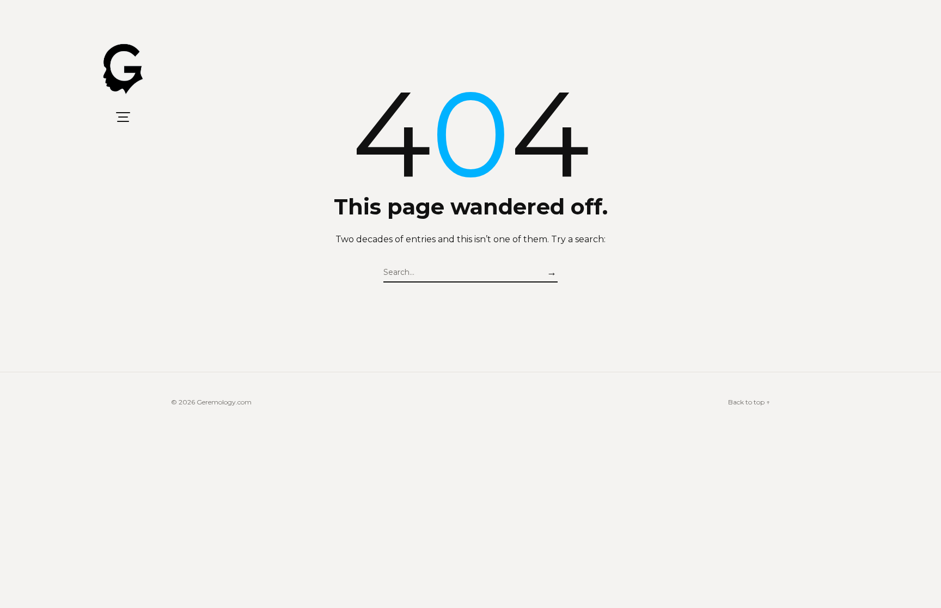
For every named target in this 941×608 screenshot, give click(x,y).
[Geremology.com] (123, 69)
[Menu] (123, 117)
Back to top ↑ (749, 402)
